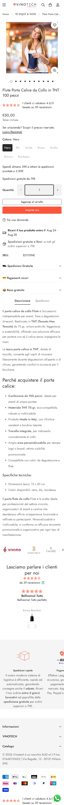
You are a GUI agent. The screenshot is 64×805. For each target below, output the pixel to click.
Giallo (54, 148)
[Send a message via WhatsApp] (57, 798)
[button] (50, 5)
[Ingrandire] (54, 70)
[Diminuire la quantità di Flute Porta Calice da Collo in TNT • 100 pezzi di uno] (21, 190)
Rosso (41, 148)
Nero (7, 148)
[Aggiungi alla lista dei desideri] (54, 25)
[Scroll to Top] (58, 788)
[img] (32, 578)
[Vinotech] (25, 5)
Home (5, 14)
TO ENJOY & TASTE (25, 14)
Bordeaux (24, 157)
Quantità (8, 190)
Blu (18, 148)
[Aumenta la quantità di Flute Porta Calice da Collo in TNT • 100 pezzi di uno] (57, 190)
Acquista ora (32, 210)
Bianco (8, 157)
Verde (28, 148)
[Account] (58, 5)
